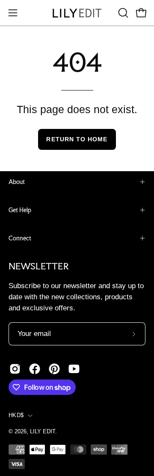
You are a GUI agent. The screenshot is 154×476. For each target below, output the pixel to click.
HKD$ (16, 415)
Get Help (20, 210)
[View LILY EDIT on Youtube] (74, 368)
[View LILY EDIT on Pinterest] (54, 368)
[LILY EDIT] (77, 13)
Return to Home (76, 139)
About (17, 181)
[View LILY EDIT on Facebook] (34, 368)
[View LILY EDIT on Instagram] (15, 368)
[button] (122, 13)
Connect (20, 238)
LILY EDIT (42, 432)
